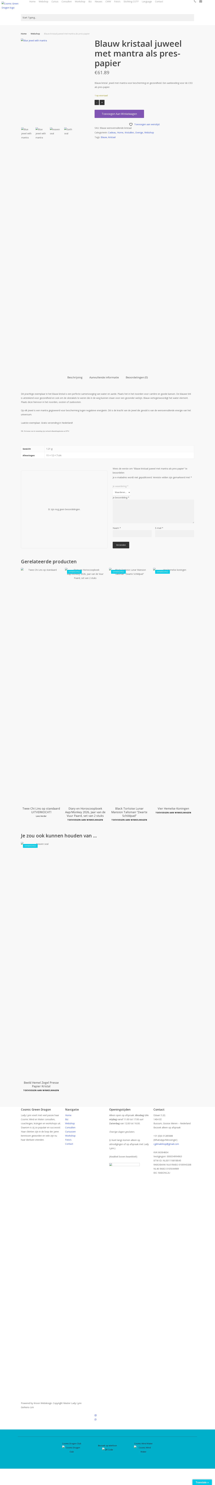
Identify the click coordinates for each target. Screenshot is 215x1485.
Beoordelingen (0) (137, 377)
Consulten (70, 1127)
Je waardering (120, 486)
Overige (139, 132)
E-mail (159, 528)
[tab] (75, 377)
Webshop (35, 33)
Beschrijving (74, 377)
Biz (66, 1119)
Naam (117, 528)
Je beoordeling (121, 497)
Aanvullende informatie (104, 377)
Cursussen (70, 1131)
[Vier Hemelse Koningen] (173, 686)
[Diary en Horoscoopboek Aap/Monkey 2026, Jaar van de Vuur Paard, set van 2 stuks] (85, 686)
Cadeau (112, 132)
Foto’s (68, 1139)
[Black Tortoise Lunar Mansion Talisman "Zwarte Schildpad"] (129, 686)
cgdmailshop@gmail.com (166, 1143)
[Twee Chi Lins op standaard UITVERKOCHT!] (41, 686)
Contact (69, 1143)
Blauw (104, 137)
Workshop (70, 1135)
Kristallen (129, 132)
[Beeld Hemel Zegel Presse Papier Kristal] (41, 960)
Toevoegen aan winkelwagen (119, 114)
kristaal (112, 137)
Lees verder (41, 816)
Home (24, 33)
